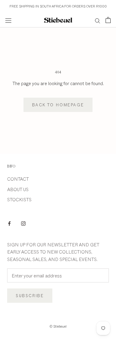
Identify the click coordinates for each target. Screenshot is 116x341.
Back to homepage (58, 104)
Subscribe (30, 295)
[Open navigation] (8, 20)
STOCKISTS (19, 199)
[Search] (97, 20)
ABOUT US (18, 189)
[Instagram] (23, 223)
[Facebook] (9, 223)
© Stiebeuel (58, 326)
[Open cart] (108, 20)
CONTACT (18, 179)
